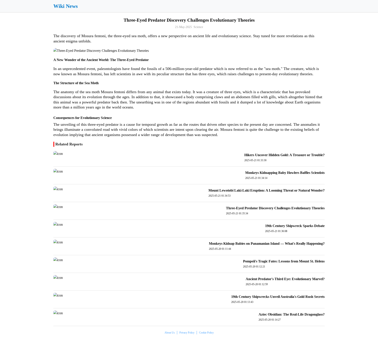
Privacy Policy (186, 332)
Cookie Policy (206, 332)
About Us (169, 332)
